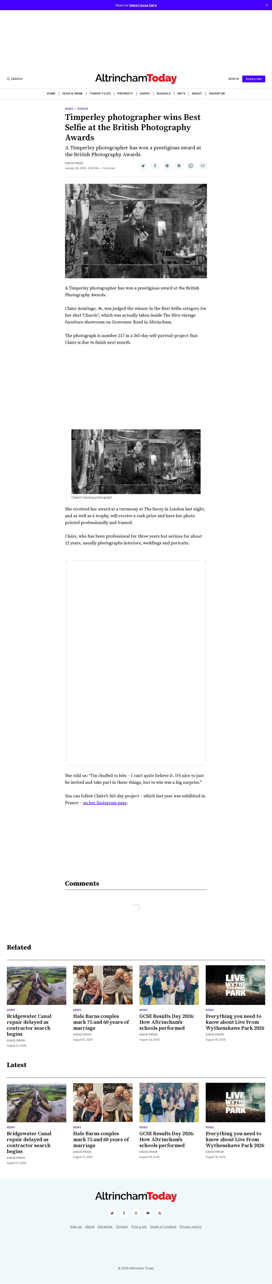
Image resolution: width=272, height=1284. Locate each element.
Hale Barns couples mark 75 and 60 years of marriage (101, 1022)
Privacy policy (191, 1226)
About (197, 93)
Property (125, 93)
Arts (181, 93)
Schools (164, 93)
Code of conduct (163, 1226)
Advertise (217, 93)
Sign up (76, 1226)
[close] (267, 5)
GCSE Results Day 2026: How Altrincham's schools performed (166, 1022)
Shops (145, 93)
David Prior (74, 163)
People (83, 108)
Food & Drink (72, 93)
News (69, 108)
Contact (122, 1226)
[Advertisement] (136, 40)
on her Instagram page (105, 803)
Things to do (100, 93)
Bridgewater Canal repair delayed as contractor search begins (29, 1025)
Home (51, 93)
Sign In (233, 78)
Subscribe (254, 79)
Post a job (139, 1226)
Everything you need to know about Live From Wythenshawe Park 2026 (235, 1022)
